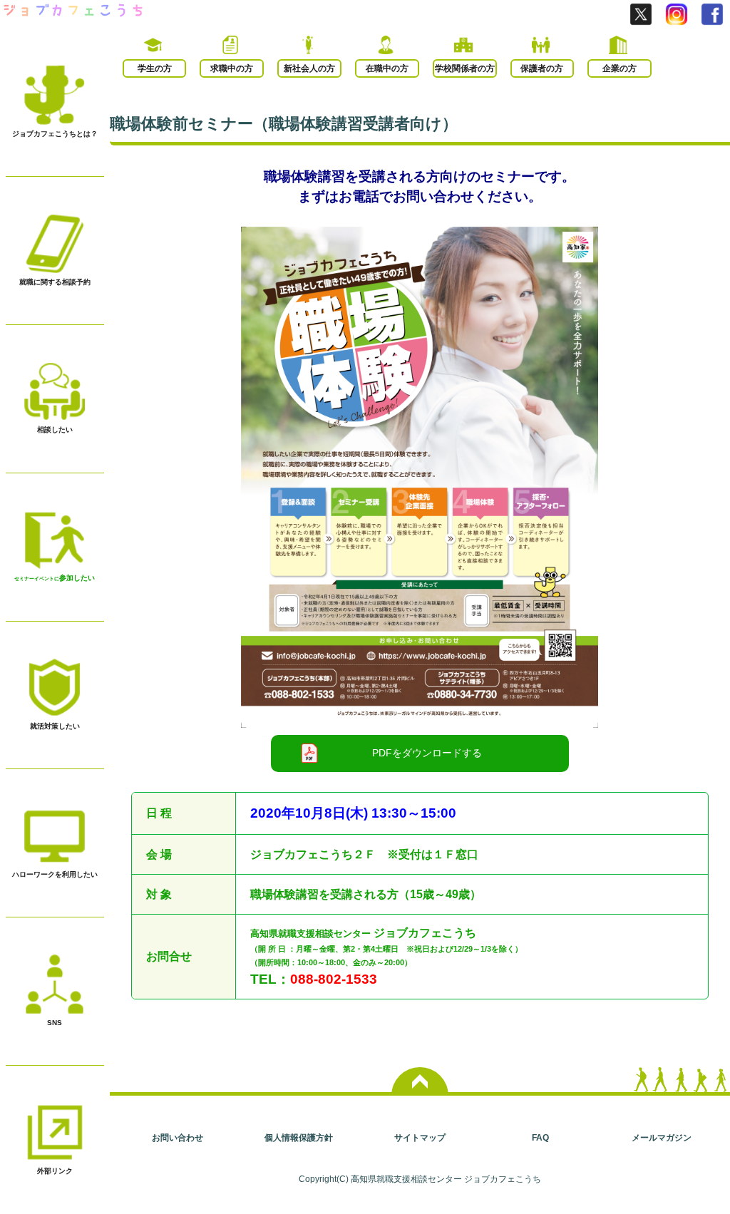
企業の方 (619, 68)
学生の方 (155, 68)
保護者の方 (541, 68)
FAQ (540, 1137)
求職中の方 (231, 68)
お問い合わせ (177, 1137)
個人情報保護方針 (298, 1137)
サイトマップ (420, 1137)
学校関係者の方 (465, 68)
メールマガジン (662, 1137)
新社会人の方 (309, 68)
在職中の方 (387, 68)
